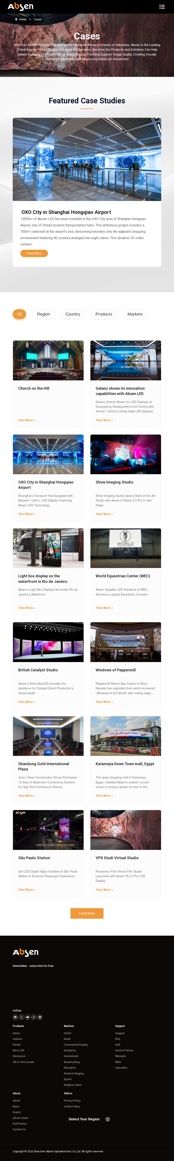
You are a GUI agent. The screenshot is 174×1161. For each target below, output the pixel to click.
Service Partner (124, 1050)
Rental (16, 1044)
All (19, 314)
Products (103, 314)
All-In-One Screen (23, 1062)
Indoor (16, 1033)
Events (17, 1112)
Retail (67, 1039)
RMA (118, 1062)
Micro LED (18, 1050)
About (16, 1100)
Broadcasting (72, 1062)
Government (71, 1056)
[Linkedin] (39, 1017)
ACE (117, 1044)
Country (72, 314)
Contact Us (19, 1129)
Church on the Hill (33, 388)
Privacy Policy (72, 1100)
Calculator (121, 1067)
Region (43, 314)
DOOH (67, 1033)
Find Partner (20, 1123)
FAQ (117, 1039)
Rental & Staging (74, 1073)
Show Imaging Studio (114, 482)
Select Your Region (84, 1119)
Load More (87, 913)
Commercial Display (76, 1044)
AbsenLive (19, 1056)
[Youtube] (27, 1017)
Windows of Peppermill (116, 670)
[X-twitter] (21, 1017)
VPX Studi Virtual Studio (117, 858)
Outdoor (17, 1039)
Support (120, 1033)
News (16, 1106)
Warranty (120, 1056)
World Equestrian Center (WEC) (123, 576)
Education (70, 1067)
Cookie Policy (72, 1106)
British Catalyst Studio (38, 670)
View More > (27, 420)
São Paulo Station (34, 858)
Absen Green (20, 1118)
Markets (135, 314)
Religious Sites (73, 1084)
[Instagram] (33, 1017)
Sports (68, 1079)
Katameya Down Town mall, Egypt (125, 764)
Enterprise (70, 1050)
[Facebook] (15, 1017)
